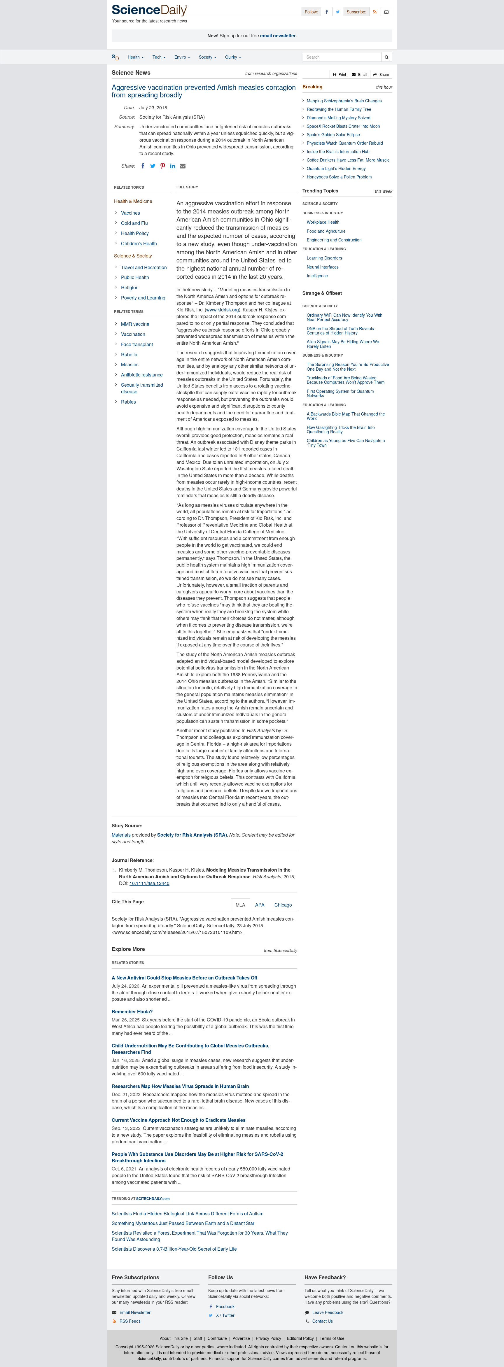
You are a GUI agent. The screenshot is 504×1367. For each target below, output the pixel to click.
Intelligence (317, 275)
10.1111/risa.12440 (149, 883)
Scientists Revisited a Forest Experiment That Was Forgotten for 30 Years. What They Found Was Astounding (200, 1236)
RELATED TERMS (129, 311)
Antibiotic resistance (142, 374)
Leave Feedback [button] (327, 1312)
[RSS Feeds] (375, 11)
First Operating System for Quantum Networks (340, 393)
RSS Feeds (130, 1321)
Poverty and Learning (143, 297)
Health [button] (134, 57)
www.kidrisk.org (222, 309)
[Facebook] (142, 165)
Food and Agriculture (326, 231)
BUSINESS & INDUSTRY (322, 212)
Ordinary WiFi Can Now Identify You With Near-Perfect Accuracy (344, 317)
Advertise (241, 1338)
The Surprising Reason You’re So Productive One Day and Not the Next (348, 366)
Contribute (217, 1338)
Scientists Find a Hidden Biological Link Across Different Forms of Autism (187, 1213)
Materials (121, 834)
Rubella (129, 354)
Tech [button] (158, 57)
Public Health (135, 277)
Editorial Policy (300, 1338)
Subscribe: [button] (356, 12)
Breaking (312, 86)
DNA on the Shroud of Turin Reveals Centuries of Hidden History (340, 330)
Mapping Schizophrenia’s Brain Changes (344, 101)
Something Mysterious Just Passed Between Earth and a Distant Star (183, 1223)
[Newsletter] (386, 11)
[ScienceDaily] (150, 10)
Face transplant (137, 344)
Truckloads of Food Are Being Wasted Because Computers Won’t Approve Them (346, 380)
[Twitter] (152, 165)
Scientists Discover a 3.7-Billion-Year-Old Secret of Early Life (174, 1248)
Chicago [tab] (283, 904)
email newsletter (278, 35)
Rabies (128, 401)
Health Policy (135, 233)
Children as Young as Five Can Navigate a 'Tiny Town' (346, 442)
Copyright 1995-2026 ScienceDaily (147, 1347)
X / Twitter (225, 1315)
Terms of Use (332, 1338)
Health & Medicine (133, 201)
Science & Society (133, 255)
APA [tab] (260, 904)
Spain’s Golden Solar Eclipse (333, 134)
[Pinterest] (162, 165)
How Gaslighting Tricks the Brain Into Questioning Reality (341, 429)
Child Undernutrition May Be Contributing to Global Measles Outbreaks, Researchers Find (190, 1049)
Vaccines (130, 212)
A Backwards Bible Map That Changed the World (346, 416)
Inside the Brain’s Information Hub (338, 151)
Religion (130, 287)
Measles (130, 364)
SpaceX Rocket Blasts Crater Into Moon (343, 126)
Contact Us (322, 1321)
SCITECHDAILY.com (153, 1198)
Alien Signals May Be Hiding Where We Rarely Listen (343, 344)
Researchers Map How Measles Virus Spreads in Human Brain (180, 1086)
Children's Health (139, 243)
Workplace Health (323, 222)
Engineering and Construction (334, 240)
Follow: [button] (311, 12)
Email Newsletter (135, 1312)
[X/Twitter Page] (338, 11)
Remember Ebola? (132, 1011)
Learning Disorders (324, 258)
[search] (386, 57)
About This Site (174, 1338)
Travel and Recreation (144, 267)
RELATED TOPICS (129, 187)
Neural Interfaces (323, 267)
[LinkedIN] (172, 165)
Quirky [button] (231, 57)
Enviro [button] (180, 57)
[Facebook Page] (326, 11)
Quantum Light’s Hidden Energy (336, 168)
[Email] (182, 165)
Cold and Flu (134, 223)
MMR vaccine (135, 323)
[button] (339, 74)
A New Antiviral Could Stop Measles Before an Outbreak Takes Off (184, 977)
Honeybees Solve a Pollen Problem (339, 177)
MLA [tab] (240, 904)
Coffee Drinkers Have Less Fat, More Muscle (348, 160)
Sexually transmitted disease (142, 388)
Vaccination (133, 334)
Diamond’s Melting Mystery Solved (338, 117)
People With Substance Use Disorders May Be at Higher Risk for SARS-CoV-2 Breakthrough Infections (197, 1157)
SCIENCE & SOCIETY (320, 203)
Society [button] (206, 57)
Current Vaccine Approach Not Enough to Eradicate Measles (179, 1120)
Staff (198, 1338)
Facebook (225, 1306)
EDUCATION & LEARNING (324, 248)
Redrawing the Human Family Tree (339, 109)
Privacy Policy (268, 1338)
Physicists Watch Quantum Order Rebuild (345, 143)
